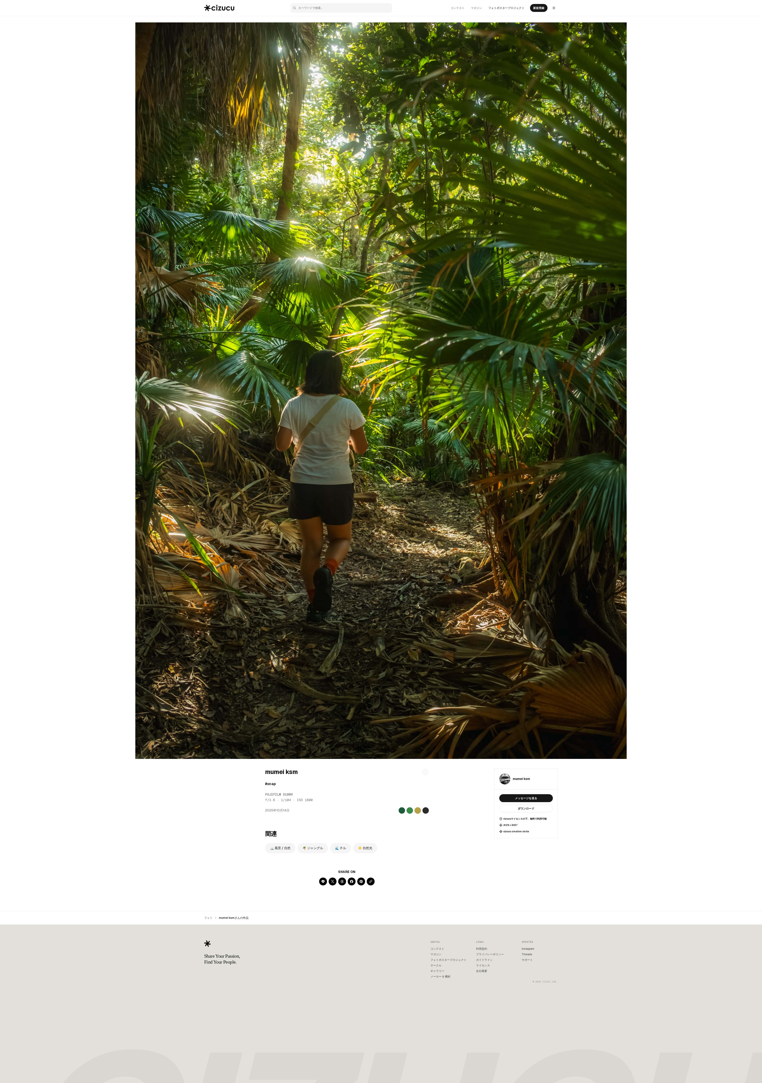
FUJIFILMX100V (279, 794)
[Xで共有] (333, 881)
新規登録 (538, 8)
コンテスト (458, 8)
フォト (208, 918)
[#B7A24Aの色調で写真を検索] (418, 810)
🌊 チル (340, 848)
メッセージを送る (526, 798)
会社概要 (481, 971)
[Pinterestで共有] (361, 881)
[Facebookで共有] (352, 881)
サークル (436, 965)
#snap (270, 784)
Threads (527, 954)
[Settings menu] (554, 8)
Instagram (528, 949)
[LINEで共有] (323, 881)
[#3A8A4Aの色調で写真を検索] (410, 810)
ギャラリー (437, 971)
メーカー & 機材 (440, 976)
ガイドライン (484, 960)
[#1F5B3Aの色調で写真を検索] (402, 810)
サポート (527, 960)
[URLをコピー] (371, 881)
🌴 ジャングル (312, 848)
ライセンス (483, 965)
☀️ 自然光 (365, 848)
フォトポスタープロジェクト (506, 8)
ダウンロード (526, 808)
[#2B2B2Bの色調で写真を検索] (425, 810)
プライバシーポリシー (490, 954)
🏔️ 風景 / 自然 (280, 848)
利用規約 (481, 949)
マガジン (476, 8)
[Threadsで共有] (342, 881)
